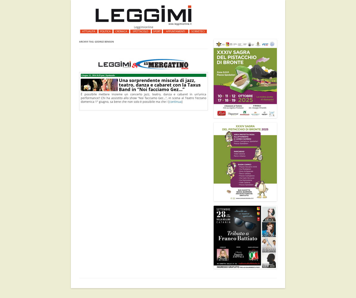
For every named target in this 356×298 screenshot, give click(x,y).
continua (175, 102)
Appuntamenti (175, 31)
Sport (157, 31)
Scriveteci (198, 31)
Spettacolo (140, 31)
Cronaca (121, 31)
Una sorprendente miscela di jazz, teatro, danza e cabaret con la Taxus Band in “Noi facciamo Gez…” (160, 84)
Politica (105, 31)
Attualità (88, 31)
